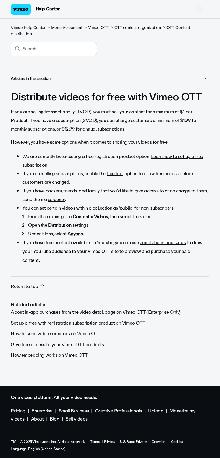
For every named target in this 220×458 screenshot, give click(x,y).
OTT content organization (137, 27)
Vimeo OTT (98, 27)
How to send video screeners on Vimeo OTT (55, 333)
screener (56, 199)
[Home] (21, 9)
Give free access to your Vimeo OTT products (57, 344)
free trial (115, 173)
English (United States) (47, 449)
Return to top (25, 286)
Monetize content (66, 27)
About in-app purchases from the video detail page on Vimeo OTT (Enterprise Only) (95, 312)
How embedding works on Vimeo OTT (49, 355)
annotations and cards (163, 242)
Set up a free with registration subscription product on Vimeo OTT (78, 323)
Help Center (48, 9)
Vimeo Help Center (28, 27)
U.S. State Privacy (133, 442)
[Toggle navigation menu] (199, 9)
